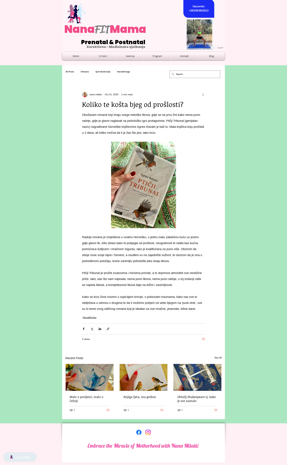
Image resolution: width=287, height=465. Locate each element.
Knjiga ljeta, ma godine (140, 397)
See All (218, 357)
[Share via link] (108, 328)
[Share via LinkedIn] (99, 328)
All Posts (69, 71)
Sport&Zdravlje (103, 71)
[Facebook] (138, 432)
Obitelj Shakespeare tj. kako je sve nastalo (196, 399)
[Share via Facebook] (83, 328)
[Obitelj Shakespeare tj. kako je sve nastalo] (197, 377)
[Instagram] (147, 432)
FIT (102, 29)
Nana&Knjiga (123, 71)
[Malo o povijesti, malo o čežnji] (90, 377)
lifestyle (85, 71)
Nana (79, 29)
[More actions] (203, 95)
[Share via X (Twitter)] (91, 328)
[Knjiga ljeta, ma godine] (144, 377)
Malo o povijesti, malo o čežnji (86, 399)
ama (133, 29)
